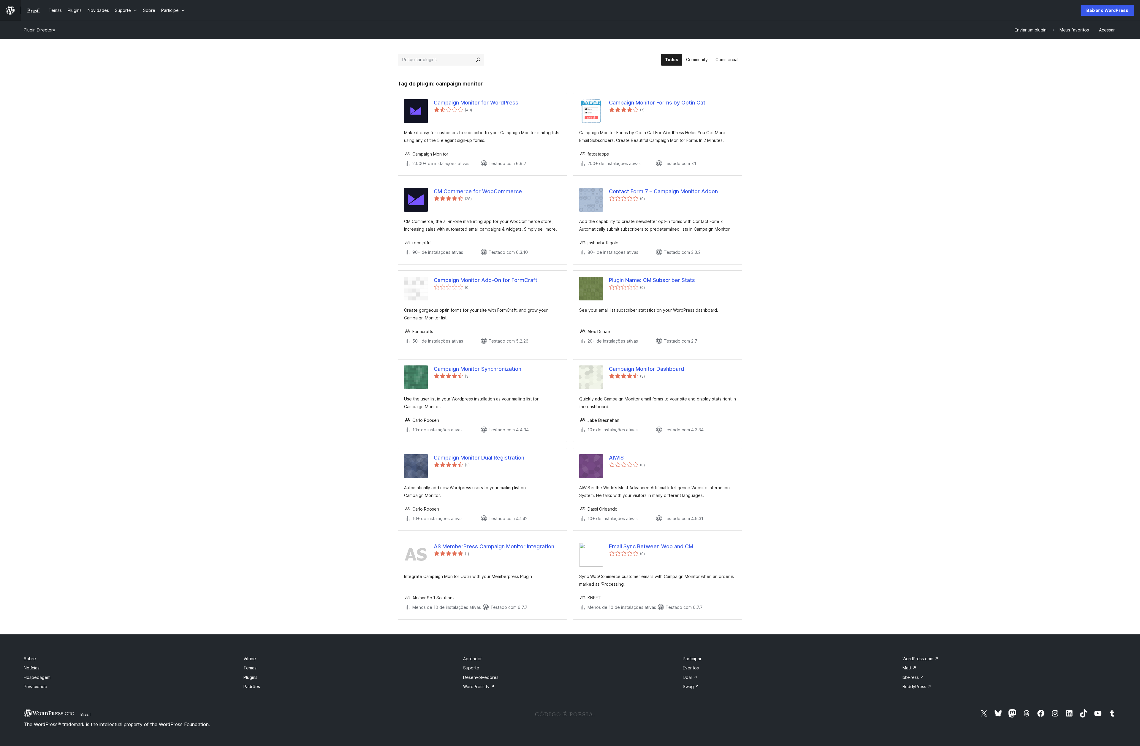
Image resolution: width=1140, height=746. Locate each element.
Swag (691, 686)
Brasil (85, 714)
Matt (909, 667)
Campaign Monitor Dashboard (646, 369)
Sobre (30, 658)
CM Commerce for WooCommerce (478, 191)
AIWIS (616, 457)
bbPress (913, 677)
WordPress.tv (479, 686)
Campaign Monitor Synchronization (477, 369)
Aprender (472, 658)
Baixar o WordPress (1107, 10)
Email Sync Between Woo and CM (651, 546)
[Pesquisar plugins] (478, 60)
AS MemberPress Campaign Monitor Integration (494, 546)
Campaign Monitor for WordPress (476, 102)
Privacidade (35, 686)
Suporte (471, 667)
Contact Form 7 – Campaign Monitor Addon (663, 191)
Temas (249, 667)
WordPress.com (920, 658)
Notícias (31, 667)
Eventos (691, 667)
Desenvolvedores (480, 677)
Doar (690, 677)
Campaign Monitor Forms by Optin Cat (657, 102)
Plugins (250, 677)
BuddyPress (916, 686)
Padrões (251, 686)
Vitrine (249, 658)
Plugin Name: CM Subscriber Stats (652, 280)
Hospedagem (37, 677)
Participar (692, 658)
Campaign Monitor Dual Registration (479, 457)
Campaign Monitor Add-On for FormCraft (485, 280)
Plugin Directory (39, 29)
